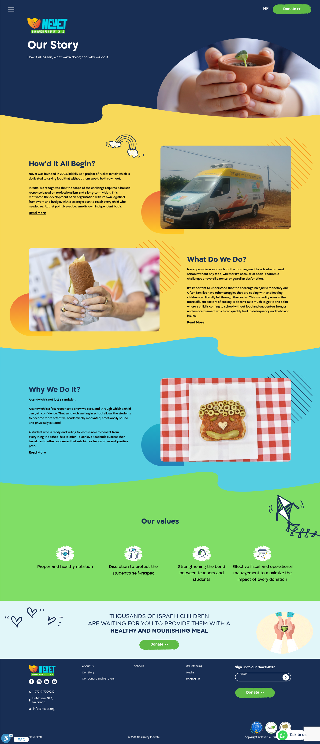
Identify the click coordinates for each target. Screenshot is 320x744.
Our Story (88, 673)
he (266, 9)
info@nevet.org (44, 709)
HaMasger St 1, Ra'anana (42, 700)
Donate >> (292, 9)
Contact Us (193, 679)
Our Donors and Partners (98, 679)
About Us (88, 666)
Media (190, 673)
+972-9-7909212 (43, 692)
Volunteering (194, 666)
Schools (139, 666)
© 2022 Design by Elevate (144, 737)
